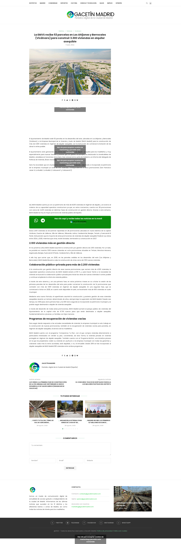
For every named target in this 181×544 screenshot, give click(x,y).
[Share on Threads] (75, 100)
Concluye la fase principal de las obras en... (132, 504)
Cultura (74, 3)
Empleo (109, 3)
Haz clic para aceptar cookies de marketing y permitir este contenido (70, 107)
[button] (32, 415)
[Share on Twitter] (64, 100)
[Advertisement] (70, 188)
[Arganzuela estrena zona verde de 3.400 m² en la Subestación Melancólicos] (70, 409)
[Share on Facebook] (62, 100)
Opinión (119, 3)
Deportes (64, 3)
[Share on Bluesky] (77, 100)
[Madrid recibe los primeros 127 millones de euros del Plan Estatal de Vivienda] (98, 409)
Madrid (42, 3)
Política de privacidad (104, 531)
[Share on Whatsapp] (70, 100)
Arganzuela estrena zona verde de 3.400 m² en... (71, 421)
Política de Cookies (120, 531)
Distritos (33, 3)
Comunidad (52, 3)
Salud (102, 3)
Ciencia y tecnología (88, 3)
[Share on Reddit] (67, 100)
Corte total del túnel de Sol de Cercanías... (43, 421)
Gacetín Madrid (48, 363)
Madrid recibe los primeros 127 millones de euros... (98, 421)
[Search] (147, 3)
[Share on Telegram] (72, 100)
